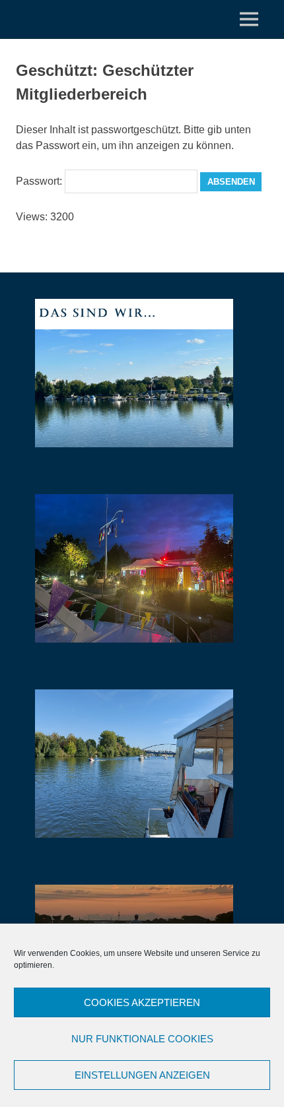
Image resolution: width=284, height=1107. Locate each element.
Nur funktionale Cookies (142, 1038)
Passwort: (40, 181)
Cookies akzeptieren (142, 1002)
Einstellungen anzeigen (142, 1075)
